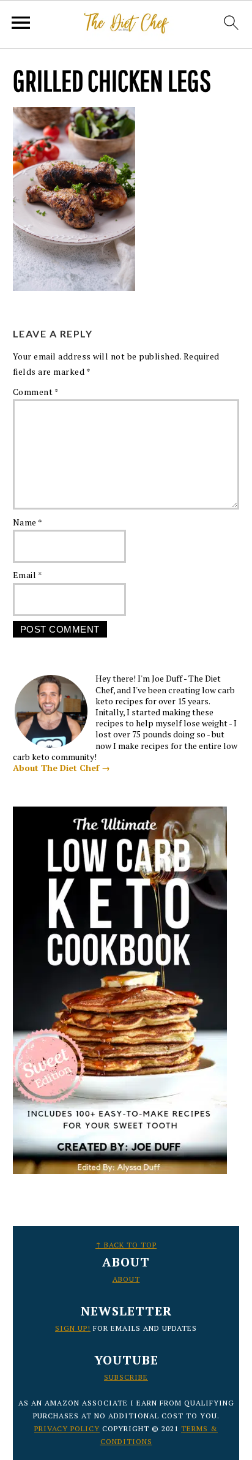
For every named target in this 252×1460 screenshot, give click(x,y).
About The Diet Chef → (61, 767)
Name (28, 522)
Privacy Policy (67, 1428)
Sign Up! (73, 1328)
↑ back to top (126, 1244)
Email (28, 575)
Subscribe (126, 1377)
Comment (36, 391)
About (126, 1279)
